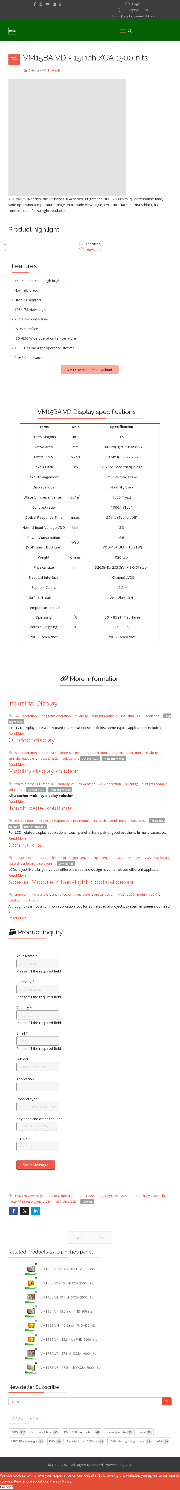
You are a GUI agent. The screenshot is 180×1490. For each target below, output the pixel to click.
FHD (54, 1441)
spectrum (21, 894)
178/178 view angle (29, 1196)
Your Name (26, 955)
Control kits (24, 844)
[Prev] (79, 1237)
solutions (152, 716)
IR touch (100, 820)
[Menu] (122, 30)
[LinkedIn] (54, 4)
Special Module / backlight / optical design (72, 882)
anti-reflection (62, 894)
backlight (14, 900)
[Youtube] (47, 4)
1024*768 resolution (25, 1201)
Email (22, 1033)
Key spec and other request (39, 1118)
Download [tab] (92, 249)
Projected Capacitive (54, 820)
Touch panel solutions (40, 808)
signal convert (80, 858)
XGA (48, 1201)
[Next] (101, 1237)
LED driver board (22, 863)
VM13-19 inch (51, 70)
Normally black (147, 1196)
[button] (132, 3)
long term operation (56, 716)
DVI (138, 858)
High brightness (114, 758)
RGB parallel (47, 858)
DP (130, 858)
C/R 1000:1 (87, 1196)
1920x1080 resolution (81, 1432)
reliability (81, 716)
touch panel (118, 820)
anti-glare (83, 894)
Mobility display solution (43, 771)
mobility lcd (66, 784)
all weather (87, 784)
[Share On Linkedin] (35, 1211)
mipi (63, 858)
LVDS (120, 858)
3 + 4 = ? (23, 1138)
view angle (40, 894)
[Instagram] (40, 4)
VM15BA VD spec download (89, 369)
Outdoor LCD (90, 758)
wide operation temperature (35, 753)
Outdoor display (31, 740)
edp (31, 858)
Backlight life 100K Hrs (116, 1196)
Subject (22, 1059)
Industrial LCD (131, 716)
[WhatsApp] (60, 4)
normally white (118, 1432)
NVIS (121, 894)
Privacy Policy (60, 1481)
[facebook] (35, 4)
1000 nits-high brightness (129, 1441)
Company (25, 981)
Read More (17, 733)
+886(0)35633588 (135, 10)
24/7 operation (26, 716)
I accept (6, 1487)
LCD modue (138, 894)
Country (24, 1007)
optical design (104, 894)
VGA (148, 858)
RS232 (19, 858)
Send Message (36, 1164)
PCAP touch (81, 820)
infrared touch (25, 820)
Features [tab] (92, 243)
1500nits (87, 1201)
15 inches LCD (65, 1201)
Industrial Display (33, 703)
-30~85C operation (61, 1196)
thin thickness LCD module (34, 784)
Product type (27, 1098)
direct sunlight (70, 753)
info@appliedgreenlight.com (135, 16)
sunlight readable (104, 716)
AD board (162, 858)
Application (25, 1079)
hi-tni (165, 1196)
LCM (154, 894)
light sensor (103, 858)
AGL (128, 1464)
